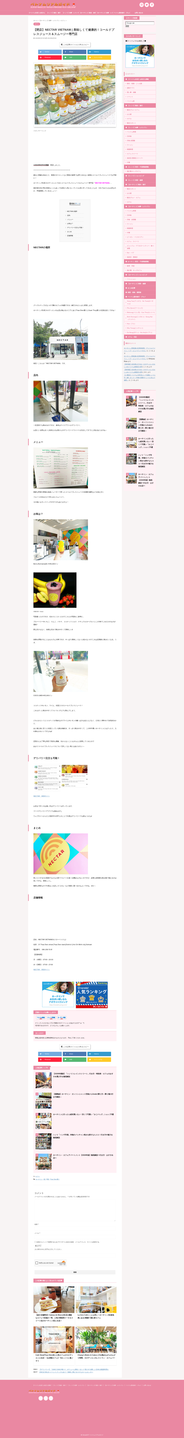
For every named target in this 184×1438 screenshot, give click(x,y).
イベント (130, 97)
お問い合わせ (139, 13)
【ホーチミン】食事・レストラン (104, 13)
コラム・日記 (132, 337)
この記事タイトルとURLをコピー (76, 44)
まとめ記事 (131, 288)
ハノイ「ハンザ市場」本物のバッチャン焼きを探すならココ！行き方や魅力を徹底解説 (146, 460)
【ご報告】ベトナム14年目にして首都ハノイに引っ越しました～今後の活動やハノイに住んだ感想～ (139, 377)
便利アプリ (130, 88)
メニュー (69, 219)
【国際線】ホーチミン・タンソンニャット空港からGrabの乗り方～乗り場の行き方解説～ (146, 425)
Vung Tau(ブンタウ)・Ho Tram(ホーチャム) (140, 302)
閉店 (47, 1179)
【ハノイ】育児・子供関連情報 (138, 167)
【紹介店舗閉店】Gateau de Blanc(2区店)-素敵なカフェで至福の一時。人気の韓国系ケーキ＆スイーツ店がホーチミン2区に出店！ (54, 1318)
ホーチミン (39, 1179)
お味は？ (69, 223)
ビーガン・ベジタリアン (135, 237)
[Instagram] (141, 5)
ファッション (131, 279)
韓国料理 (130, 149)
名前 (36, 1224)
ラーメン (130, 145)
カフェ (38, 1176)
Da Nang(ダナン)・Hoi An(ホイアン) (139, 332)
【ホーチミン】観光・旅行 (87, 13)
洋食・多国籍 (131, 219)
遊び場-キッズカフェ (134, 171)
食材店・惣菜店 (132, 257)
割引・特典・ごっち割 (134, 83)
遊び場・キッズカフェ (134, 270)
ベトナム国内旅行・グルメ (122, 13)
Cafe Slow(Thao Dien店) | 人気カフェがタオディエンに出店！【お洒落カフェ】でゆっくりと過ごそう (54, 1358)
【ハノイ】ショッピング (136, 176)
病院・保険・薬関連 (134, 292)
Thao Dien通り (55, 1179)
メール (37, 1233)
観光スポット (131, 123)
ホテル (129, 118)
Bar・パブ (130, 253)
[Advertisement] (74, 148)
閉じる (77, 203)
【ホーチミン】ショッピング (137, 275)
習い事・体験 (131, 92)
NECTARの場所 (71, 211)
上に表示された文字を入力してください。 (48, 1249)
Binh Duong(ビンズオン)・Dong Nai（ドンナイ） (139, 318)
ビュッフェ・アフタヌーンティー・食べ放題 (140, 247)
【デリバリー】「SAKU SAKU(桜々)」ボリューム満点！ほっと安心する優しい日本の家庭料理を (74, 1369)
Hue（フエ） (131, 324)
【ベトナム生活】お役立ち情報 (36, 13)
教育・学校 (130, 266)
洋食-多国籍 (131, 140)
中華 (128, 162)
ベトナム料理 (131, 132)
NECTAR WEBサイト (41, 796)
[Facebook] (152, 5)
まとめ (69, 231)
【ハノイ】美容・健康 (135, 180)
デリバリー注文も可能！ (74, 227)
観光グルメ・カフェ (133, 197)
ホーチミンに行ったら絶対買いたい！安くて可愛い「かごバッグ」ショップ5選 (83, 1114)
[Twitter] (147, 5)
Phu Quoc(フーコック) (135, 308)
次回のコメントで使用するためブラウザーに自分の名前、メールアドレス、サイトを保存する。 (68, 1242)
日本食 (129, 136)
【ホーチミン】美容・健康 (137, 283)
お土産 (129, 114)
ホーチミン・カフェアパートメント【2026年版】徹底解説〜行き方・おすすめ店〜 (146, 480)
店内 (68, 215)
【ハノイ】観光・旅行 (54, 13)
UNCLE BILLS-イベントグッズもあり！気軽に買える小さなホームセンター (66, 1372)
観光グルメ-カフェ (133, 110)
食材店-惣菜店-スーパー (135, 158)
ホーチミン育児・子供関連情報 (138, 261)
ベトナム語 (130, 101)
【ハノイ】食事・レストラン (70, 13)
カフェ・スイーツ (133, 241)
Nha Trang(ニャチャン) (135, 328)
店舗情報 (69, 235)
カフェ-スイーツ (132, 154)
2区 (44, 1179)
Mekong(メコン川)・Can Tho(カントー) (141, 312)
